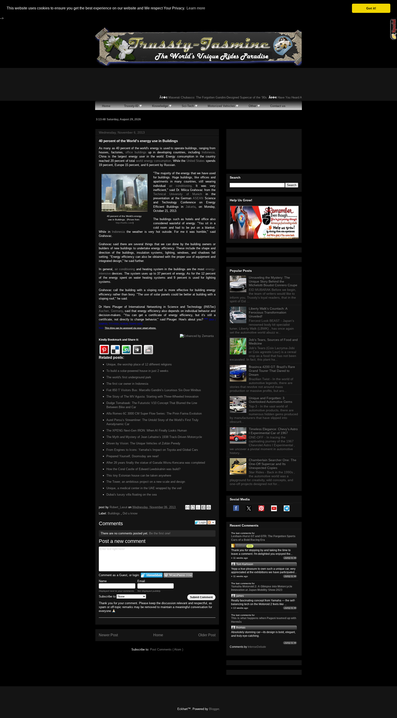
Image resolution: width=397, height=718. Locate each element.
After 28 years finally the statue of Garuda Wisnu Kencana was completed (155, 462)
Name (103, 581)
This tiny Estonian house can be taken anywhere (138, 475)
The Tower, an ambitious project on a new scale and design (145, 481)
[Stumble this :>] (126, 349)
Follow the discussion (211, 522)
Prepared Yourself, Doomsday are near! (132, 456)
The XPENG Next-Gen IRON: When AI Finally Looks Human (146, 430)
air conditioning (180, 186)
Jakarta (191, 206)
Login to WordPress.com (178, 575)
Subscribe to (107, 596)
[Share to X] (198, 507)
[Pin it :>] (104, 349)
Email (141, 581)
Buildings (114, 513)
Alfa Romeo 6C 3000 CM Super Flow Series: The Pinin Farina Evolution (154, 413)
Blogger (214, 709)
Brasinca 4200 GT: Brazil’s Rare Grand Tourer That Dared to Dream (272, 370)
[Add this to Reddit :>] (148, 349)
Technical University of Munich (177, 194)
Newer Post (108, 635)
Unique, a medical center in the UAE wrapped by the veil (143, 488)
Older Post (207, 635)
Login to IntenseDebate (152, 575)
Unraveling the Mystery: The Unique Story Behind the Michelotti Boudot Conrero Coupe (273, 281)
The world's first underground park (128, 377)
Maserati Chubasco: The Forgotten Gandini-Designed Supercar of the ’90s (210, 97)
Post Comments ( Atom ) (166, 649)
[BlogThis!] (192, 507)
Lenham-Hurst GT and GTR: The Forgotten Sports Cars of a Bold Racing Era (263, 538)
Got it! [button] (371, 8)
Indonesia (208, 152)
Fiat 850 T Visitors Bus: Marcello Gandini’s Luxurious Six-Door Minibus (153, 390)
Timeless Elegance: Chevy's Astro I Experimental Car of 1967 (273, 431)
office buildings (135, 152)
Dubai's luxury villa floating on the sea (131, 494)
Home (158, 635)
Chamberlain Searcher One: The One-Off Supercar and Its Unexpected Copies (272, 464)
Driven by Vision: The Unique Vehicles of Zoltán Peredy (143, 443)
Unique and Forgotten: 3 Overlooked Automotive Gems (270, 400)
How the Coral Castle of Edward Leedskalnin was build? (143, 469)
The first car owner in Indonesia (127, 383)
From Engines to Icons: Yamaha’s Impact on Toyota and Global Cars (152, 450)
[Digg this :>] (137, 349)
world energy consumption (153, 161)
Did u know (130, 513)
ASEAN (198, 198)
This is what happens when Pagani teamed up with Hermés (263, 620)
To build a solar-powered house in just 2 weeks (137, 371)
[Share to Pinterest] (208, 507)
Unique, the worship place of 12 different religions (139, 364)
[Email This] (187, 507)
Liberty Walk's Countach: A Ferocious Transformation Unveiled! (268, 312)
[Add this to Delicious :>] (115, 349)
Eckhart (241, 545)
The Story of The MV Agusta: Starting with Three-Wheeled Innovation (152, 396)
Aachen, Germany (111, 311)
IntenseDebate (257, 646)
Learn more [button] (196, 8)
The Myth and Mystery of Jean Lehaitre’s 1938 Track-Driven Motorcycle (154, 437)
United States (196, 161)
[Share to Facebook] (203, 507)
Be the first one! (159, 533)
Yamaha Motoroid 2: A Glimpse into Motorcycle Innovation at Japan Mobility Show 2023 (261, 588)
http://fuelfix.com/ (124, 223)
